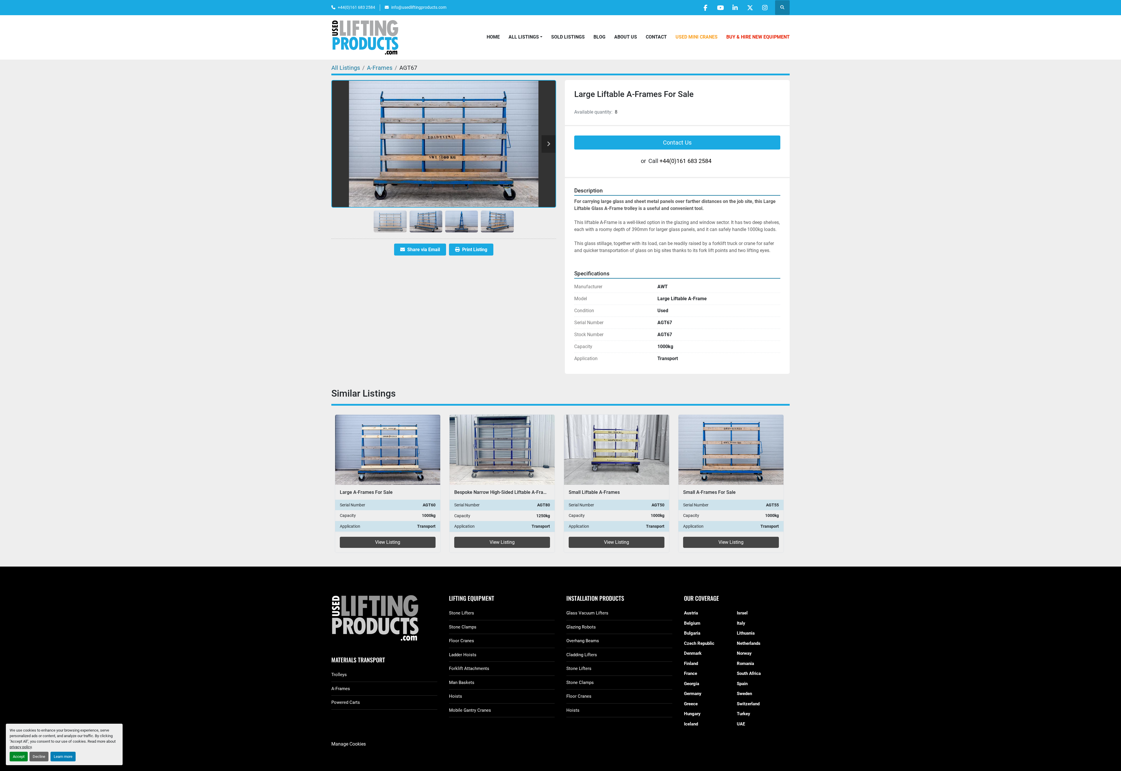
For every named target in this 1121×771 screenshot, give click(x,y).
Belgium (692, 623)
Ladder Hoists (462, 654)
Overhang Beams (582, 640)
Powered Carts (345, 702)
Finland (691, 663)
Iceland (691, 724)
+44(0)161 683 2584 (356, 7)
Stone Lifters (461, 613)
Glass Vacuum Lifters (587, 613)
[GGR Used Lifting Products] (384, 618)
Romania (745, 663)
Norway (744, 653)
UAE (741, 724)
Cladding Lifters (581, 654)
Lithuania (746, 633)
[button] (525, 37)
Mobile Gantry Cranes (470, 710)
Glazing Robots (581, 627)
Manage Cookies (348, 744)
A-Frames (340, 688)
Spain (742, 683)
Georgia (691, 683)
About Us (625, 37)
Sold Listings (568, 37)
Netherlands (748, 643)
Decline (39, 756)
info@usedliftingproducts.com (418, 7)
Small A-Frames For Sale (709, 492)
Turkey (743, 713)
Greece (691, 703)
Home (493, 37)
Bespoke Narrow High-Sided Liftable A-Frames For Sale (512, 492)
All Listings (524, 37)
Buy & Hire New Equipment (758, 37)
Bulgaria (692, 633)
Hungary (692, 713)
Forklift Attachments (469, 668)
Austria (691, 613)
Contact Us (677, 142)
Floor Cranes (461, 640)
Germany (693, 693)
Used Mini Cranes (697, 37)
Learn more (63, 756)
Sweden (744, 693)
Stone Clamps (462, 627)
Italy (741, 623)
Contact (656, 37)
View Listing (387, 542)
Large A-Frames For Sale (366, 492)
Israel (742, 613)
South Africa (749, 673)
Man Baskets (461, 682)
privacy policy (21, 747)
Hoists (455, 696)
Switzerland (748, 703)
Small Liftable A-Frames (594, 492)
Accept (19, 756)
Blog (599, 37)
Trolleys (339, 674)
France (690, 673)
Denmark (693, 653)
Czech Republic (699, 643)
